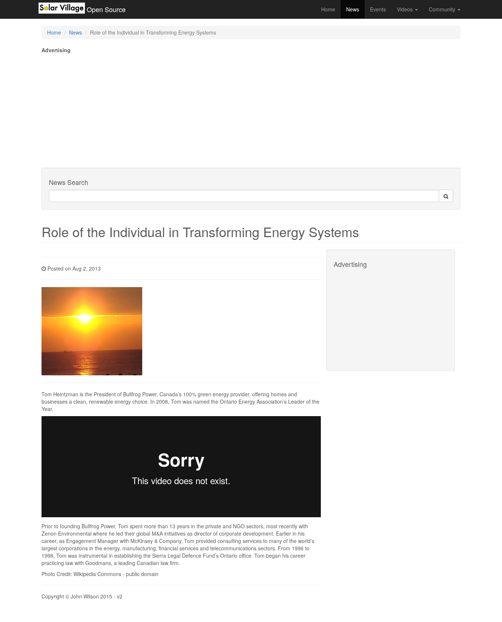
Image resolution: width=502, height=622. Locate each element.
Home (328, 9)
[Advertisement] (251, 108)
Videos (405, 9)
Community (443, 9)
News (352, 9)
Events (378, 9)
